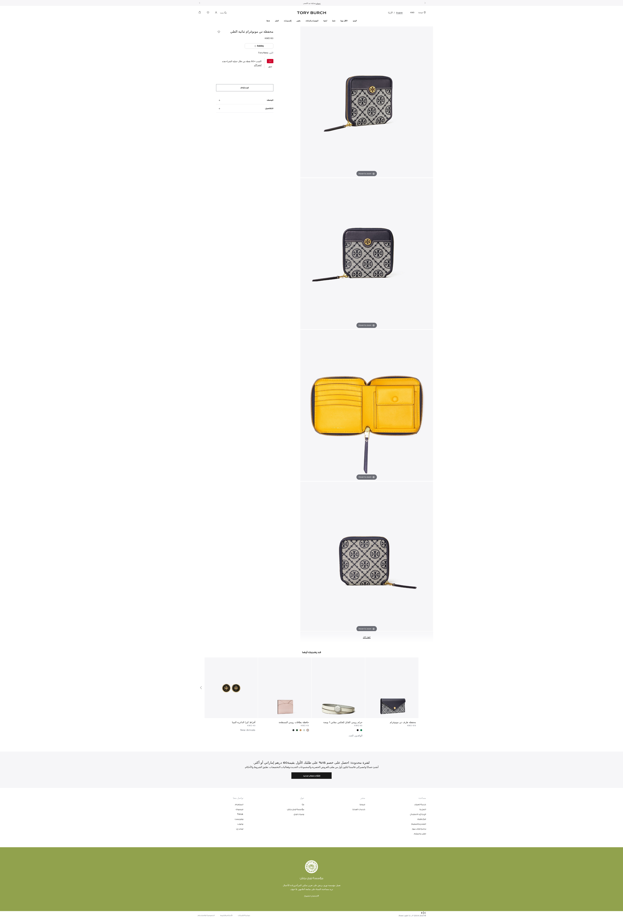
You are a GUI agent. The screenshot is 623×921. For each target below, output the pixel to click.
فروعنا (420, 13)
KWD (412, 13)
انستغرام (239, 804)
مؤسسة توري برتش (295, 809)
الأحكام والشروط (226, 915)
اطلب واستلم (420, 834)
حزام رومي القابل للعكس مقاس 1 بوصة (342, 722)
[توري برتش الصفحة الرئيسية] (312, 12)
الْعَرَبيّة (390, 12)
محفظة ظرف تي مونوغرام (403, 722)
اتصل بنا (422, 809)
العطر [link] (277, 20)
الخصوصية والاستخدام (206, 915)
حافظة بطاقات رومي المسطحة (294, 722)
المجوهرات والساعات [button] (312, 20)
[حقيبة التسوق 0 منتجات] (201, 13)
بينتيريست (239, 819)
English (399, 13)
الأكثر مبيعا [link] (344, 20)
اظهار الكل (367, 637)
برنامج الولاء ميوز (419, 829)
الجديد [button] (355, 20)
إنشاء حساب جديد (311, 776)
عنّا (303, 804)
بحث (222, 13)
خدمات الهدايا (358, 809)
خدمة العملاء (420, 804)
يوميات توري (299, 814)
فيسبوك (239, 809)
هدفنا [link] (268, 20)
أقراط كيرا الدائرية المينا (243, 722)
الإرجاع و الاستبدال (418, 814)
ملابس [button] (298, 20)
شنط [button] (333, 20)
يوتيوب (240, 824)
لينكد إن (239, 829)
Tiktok (240, 814)
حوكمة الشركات (244, 915)
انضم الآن (258, 65)
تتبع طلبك (421, 819)
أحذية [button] (325, 20)
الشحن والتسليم (418, 824)
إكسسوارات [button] (287, 20)
